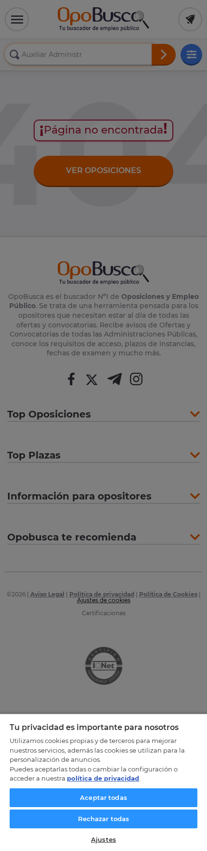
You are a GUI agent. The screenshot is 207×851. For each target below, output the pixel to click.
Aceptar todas (103, 797)
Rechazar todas (103, 819)
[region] (103, 782)
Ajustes (103, 839)
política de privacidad (103, 778)
